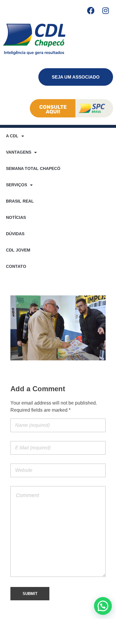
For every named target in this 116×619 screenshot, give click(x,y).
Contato (16, 266)
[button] (103, 606)
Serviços (16, 184)
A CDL (12, 135)
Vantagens (18, 152)
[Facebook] (90, 10)
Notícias (16, 217)
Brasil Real (20, 201)
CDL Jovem (18, 250)
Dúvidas (15, 233)
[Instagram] (105, 10)
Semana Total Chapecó (33, 168)
